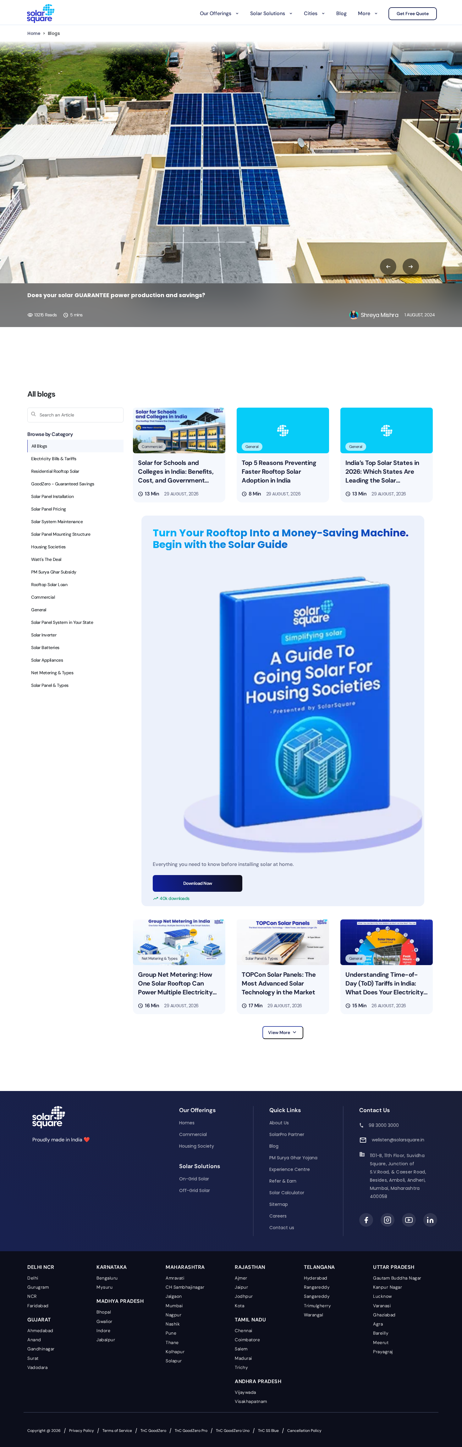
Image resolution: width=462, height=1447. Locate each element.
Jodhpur (244, 1296)
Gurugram (38, 1287)
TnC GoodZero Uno (233, 1430)
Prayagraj (383, 1351)
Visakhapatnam (251, 1401)
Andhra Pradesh (258, 1381)
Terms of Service (117, 1430)
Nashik (173, 1324)
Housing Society (196, 1146)
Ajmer (241, 1278)
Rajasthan (250, 1267)
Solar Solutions (267, 13)
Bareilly (380, 1333)
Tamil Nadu (250, 1319)
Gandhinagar (41, 1349)
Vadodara (37, 1367)
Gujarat (39, 1319)
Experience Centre (289, 1169)
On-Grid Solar (194, 1179)
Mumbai (174, 1306)
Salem (241, 1349)
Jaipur (241, 1287)
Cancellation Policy (304, 1430)
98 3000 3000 (384, 1125)
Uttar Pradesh (394, 1267)
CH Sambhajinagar (185, 1287)
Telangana (319, 1267)
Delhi (32, 1278)
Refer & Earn (282, 1181)
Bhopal (103, 1312)
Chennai (243, 1330)
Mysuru (104, 1287)
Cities (310, 13)
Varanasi (382, 1306)
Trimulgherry (317, 1306)
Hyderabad (315, 1278)
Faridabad (38, 1306)
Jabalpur (105, 1339)
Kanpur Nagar (387, 1287)
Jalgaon (174, 1296)
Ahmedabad (40, 1330)
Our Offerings (215, 13)
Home (33, 33)
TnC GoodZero (153, 1430)
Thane (172, 1342)
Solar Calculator (286, 1193)
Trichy (241, 1367)
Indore (103, 1330)
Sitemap (278, 1204)
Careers (278, 1216)
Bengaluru (107, 1278)
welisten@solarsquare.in (398, 1140)
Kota (239, 1306)
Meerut (380, 1342)
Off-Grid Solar (194, 1190)
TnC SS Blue (268, 1430)
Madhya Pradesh (120, 1301)
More (364, 13)
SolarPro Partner (286, 1134)
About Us (279, 1123)
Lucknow (382, 1296)
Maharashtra (185, 1267)
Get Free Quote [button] (413, 13)
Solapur (174, 1361)
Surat (33, 1358)
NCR (32, 1296)
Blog (341, 13)
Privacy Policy (81, 1430)
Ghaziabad (384, 1315)
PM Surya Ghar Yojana (293, 1158)
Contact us (281, 1227)
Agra (378, 1324)
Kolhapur (175, 1351)
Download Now (197, 883)
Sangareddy (317, 1296)
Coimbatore (247, 1339)
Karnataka (111, 1267)
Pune (171, 1333)
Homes (187, 1123)
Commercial (193, 1134)
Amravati (175, 1278)
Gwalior (104, 1321)
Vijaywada (245, 1392)
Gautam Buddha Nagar (397, 1278)
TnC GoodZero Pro (191, 1430)
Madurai (243, 1358)
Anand (34, 1339)
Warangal (313, 1315)
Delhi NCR (40, 1267)
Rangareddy (317, 1287)
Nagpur (173, 1315)
